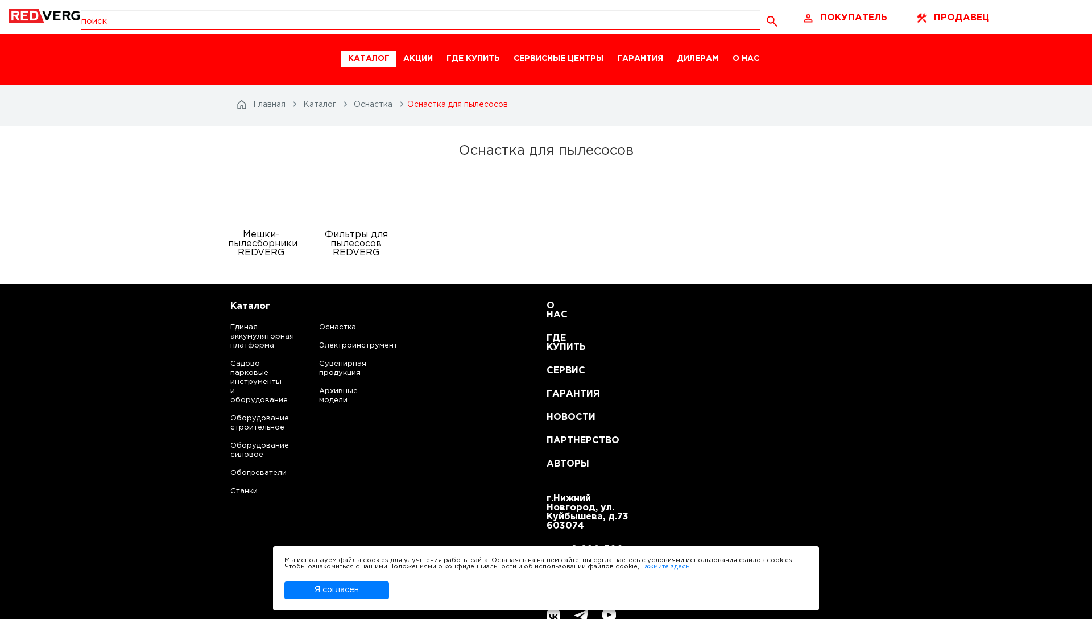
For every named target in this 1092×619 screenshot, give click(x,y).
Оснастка (337, 327)
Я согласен (337, 590)
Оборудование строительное (248, 423)
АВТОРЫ (560, 464)
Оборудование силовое (248, 450)
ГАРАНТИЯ (640, 58)
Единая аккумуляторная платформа (248, 336)
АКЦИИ (418, 58)
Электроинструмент (348, 345)
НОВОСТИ (560, 417)
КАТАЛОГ (369, 58)
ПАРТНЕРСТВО (560, 440)
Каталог (250, 306)
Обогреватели (248, 473)
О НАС (746, 58)
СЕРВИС (560, 370)
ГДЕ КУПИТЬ (473, 58)
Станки (244, 491)
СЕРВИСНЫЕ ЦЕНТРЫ (558, 58)
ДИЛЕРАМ (698, 58)
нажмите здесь (665, 567)
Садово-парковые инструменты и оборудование (248, 382)
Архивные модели (338, 395)
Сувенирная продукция (342, 368)
